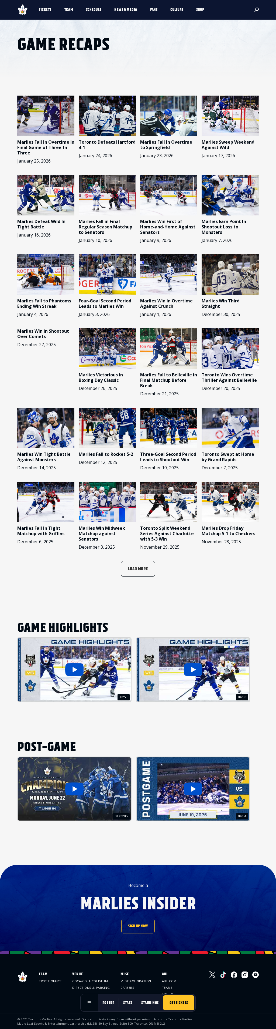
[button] (47, 10)
